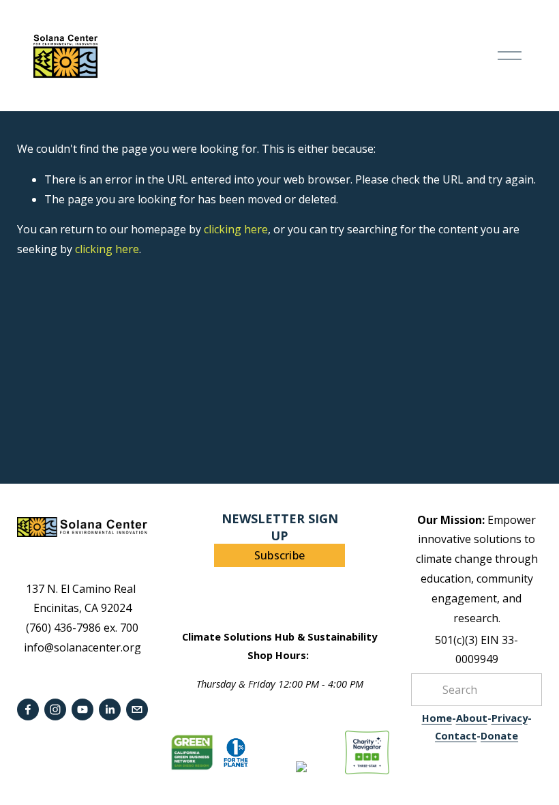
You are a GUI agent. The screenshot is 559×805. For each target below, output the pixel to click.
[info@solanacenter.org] (137, 709)
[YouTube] (82, 709)
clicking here (236, 229)
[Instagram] (55, 709)
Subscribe (279, 555)
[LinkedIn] (110, 709)
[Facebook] (28, 709)
